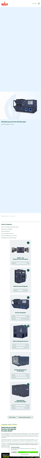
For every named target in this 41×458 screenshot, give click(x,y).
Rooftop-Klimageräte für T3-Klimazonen (9, 235)
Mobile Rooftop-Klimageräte (6, 229)
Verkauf (6, 216)
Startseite (2, 216)
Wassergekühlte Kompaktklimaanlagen (8, 237)
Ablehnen (14, 452)
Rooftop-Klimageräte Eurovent (7, 233)
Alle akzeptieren (28, 452)
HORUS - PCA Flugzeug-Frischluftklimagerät (9, 226)
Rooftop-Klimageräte (6, 224)
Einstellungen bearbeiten (25, 454)
